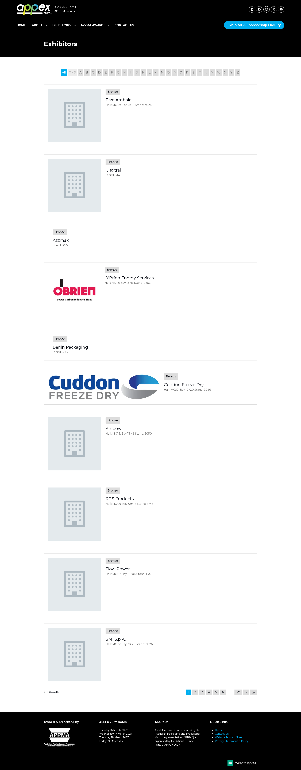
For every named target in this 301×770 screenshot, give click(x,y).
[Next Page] (246, 692)
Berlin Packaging (70, 347)
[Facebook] (259, 9)
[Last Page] (253, 692)
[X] (274, 9)
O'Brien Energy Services (129, 277)
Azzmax (61, 240)
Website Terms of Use (228, 737)
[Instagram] (266, 9)
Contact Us (124, 25)
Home (21, 25)
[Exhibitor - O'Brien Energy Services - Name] (150, 292)
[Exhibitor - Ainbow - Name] (150, 444)
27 (238, 692)
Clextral (113, 170)
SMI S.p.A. (116, 639)
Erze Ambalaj (119, 99)
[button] (254, 25)
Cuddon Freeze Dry (184, 384)
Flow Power (118, 568)
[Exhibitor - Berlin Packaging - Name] (150, 346)
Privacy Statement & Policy (231, 741)
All (64, 72)
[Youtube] (281, 9)
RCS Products (120, 498)
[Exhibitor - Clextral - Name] (150, 185)
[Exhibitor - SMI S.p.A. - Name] (150, 654)
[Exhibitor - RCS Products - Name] (150, 514)
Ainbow (114, 428)
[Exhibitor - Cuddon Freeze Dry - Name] (150, 386)
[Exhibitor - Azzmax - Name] (150, 239)
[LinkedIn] (252, 9)
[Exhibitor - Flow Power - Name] (150, 584)
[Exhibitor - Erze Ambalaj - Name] (150, 115)
